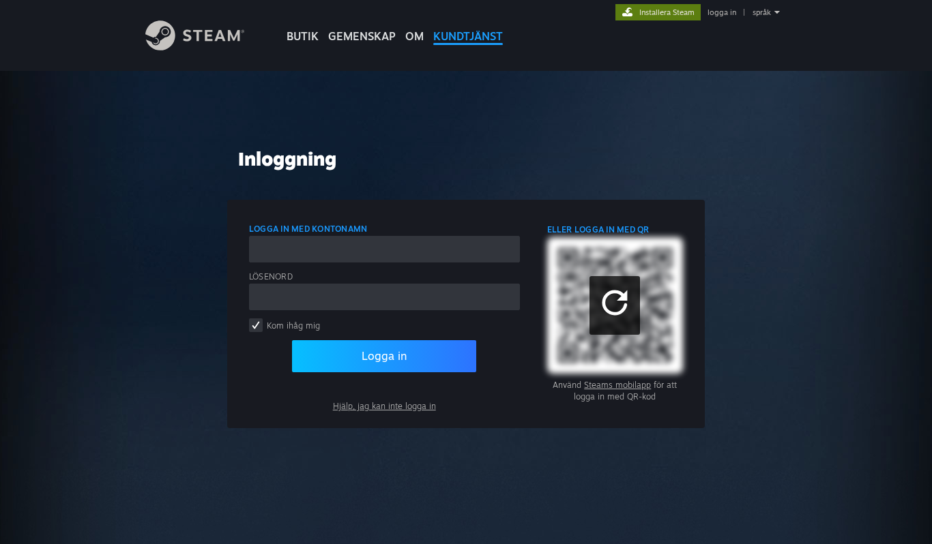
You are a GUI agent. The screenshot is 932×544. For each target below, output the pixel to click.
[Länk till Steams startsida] (194, 46)
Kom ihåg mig (293, 325)
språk (762, 12)
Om (414, 36)
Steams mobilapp (617, 385)
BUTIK (303, 36)
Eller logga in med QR (598, 229)
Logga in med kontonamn (308, 229)
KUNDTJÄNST (468, 36)
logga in (722, 12)
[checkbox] (256, 325)
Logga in (384, 356)
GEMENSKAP (362, 36)
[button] (615, 305)
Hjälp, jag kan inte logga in (384, 406)
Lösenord (271, 276)
